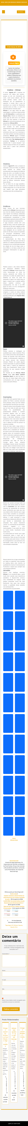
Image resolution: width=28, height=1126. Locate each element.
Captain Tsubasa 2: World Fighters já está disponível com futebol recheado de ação (14, 897)
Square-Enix (14, 927)
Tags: (6, 925)
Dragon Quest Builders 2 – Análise (22, 1033)
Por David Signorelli (16, 920)
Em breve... (21, 11)
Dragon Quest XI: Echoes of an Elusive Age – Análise (5, 1037)
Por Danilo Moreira (6, 1084)
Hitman (16, 925)
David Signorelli (14, 860)
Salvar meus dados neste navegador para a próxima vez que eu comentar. (13, 1001)
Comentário (5, 954)
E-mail (4, 980)
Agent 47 (10, 925)
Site (3, 989)
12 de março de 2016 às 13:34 (15, 922)
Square (20, 925)
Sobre (14, 838)
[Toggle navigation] (3, 11)
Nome (3, 970)
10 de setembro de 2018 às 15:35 (5, 1097)
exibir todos (14, 893)
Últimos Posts (14, 840)
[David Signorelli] (14, 850)
